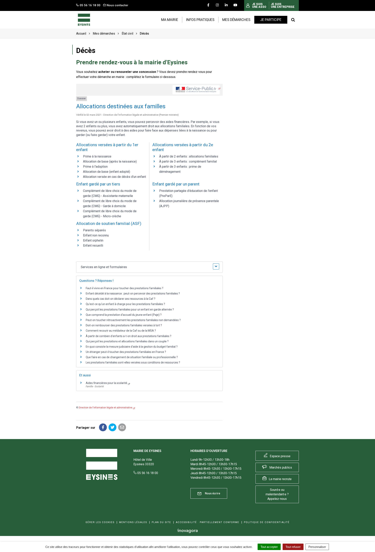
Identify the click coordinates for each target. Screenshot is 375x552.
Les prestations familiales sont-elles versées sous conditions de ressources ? (133, 362)
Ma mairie (169, 20)
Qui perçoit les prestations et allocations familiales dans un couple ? (127, 341)
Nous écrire (212, 493)
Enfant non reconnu (96, 235)
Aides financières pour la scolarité (106, 383)
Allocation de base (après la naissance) (110, 161)
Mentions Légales (133, 522)
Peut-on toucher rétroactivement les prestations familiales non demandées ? (133, 320)
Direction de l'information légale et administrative (105, 407)
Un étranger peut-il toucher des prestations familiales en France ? (126, 351)
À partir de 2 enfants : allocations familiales (188, 156)
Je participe (270, 20)
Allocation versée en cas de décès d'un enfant (114, 177)
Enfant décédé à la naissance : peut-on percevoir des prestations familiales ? (133, 293)
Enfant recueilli (93, 245)
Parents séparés (94, 230)
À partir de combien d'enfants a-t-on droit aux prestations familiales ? (128, 336)
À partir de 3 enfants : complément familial (188, 161)
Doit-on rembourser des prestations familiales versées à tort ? (124, 325)
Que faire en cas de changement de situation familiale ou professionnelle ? (132, 357)
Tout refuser (293, 546)
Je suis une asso (259, 5)
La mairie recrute (280, 479)
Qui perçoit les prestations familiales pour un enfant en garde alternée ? (130, 309)
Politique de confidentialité (267, 522)
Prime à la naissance (97, 156)
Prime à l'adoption (95, 166)
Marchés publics (280, 467)
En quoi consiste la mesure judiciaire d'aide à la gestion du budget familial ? (132, 346)
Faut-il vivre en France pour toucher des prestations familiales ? (124, 288)
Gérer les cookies (100, 522)
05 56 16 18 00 (147, 473)
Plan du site (161, 522)
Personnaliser (317, 546)
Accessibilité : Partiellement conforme (207, 522)
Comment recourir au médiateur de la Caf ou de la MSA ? (121, 330)
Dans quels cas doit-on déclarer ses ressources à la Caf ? (120, 298)
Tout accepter (269, 546)
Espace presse (280, 456)
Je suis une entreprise (283, 5)
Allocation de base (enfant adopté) (106, 172)
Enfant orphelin (93, 240)
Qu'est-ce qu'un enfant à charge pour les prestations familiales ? (125, 304)
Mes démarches (236, 20)
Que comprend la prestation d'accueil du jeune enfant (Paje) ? (124, 314)
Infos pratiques (200, 20)
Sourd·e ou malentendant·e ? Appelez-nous (277, 494)
